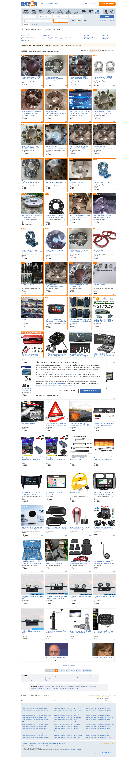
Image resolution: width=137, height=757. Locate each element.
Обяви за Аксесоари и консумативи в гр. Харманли (35, 719)
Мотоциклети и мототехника (36, 680)
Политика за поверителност (65, 386)
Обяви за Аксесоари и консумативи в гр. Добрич (98, 715)
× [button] (102, 359)
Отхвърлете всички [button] (67, 391)
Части (29, 678)
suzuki (38, 700)
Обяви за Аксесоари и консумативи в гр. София (34, 708)
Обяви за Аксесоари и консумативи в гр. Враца (66, 719)
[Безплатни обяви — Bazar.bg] (29, 3)
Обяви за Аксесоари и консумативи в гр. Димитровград (36, 715)
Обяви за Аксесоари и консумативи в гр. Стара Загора (68, 708)
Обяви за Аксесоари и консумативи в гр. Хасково (35, 710)
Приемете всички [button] (90, 391)
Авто (40, 29)
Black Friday (32, 746)
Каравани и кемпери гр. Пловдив (90, 34)
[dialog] (68, 378)
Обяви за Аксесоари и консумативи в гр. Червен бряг (68, 735)
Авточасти (62, 743)
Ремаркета (93, 676)
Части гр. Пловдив (27, 37)
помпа (94, 700)
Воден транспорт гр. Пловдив (89, 37)
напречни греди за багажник (65, 700)
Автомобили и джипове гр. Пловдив (28, 34)
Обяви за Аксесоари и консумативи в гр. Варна (98, 708)
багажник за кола (88, 700)
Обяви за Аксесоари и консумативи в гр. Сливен (35, 726)
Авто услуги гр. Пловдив (105, 37)
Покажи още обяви (68, 665)
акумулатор (44, 700)
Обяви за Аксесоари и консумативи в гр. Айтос (98, 735)
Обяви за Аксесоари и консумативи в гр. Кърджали (35, 737)
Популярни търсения (62, 746)
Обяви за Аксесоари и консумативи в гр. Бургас (66, 715)
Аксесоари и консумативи (54, 29)
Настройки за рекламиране (54, 383)
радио (74, 700)
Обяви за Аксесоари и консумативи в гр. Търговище (99, 717)
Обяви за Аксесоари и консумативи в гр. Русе (34, 717)
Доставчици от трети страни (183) (65, 374)
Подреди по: (84, 50)
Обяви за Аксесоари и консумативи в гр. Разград (35, 735)
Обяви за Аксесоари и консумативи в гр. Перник (34, 722)
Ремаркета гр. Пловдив (104, 34)
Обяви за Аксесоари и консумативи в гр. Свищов (35, 728)
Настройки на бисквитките (45, 386)
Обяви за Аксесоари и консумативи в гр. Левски (98, 728)
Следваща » (87, 670)
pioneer (55, 700)
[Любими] (82, 4)
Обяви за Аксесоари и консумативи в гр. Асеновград (67, 710)
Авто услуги (93, 678)
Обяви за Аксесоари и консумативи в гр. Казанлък (35, 733)
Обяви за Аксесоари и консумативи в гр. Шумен (98, 722)
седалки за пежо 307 (102, 700)
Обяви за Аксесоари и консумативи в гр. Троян (98, 733)
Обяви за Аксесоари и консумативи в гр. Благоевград (100, 724)
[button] (47, 396)
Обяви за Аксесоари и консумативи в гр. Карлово (98, 737)
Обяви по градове (51, 746)
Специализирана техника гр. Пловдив (71, 36)
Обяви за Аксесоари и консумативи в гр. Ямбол (66, 726)
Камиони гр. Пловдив (70, 34)
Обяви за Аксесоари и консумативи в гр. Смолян (98, 726)
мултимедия (80, 700)
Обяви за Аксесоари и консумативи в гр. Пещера (67, 724)
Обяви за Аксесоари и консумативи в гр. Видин (98, 719)
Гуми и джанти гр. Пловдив (51, 37)
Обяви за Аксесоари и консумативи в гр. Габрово (35, 724)
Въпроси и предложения (107, 743)
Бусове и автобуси (50, 680)
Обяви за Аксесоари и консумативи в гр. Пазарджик (67, 717)
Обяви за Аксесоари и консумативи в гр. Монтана (67, 737)
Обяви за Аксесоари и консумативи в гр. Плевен (66, 722)
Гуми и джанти (49, 678)
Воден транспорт (82, 678)
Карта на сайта (41, 746)
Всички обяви (30, 29)
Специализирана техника (68, 678)
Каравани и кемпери (82, 676)
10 (79, 670)
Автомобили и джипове (34, 676)
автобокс (50, 700)
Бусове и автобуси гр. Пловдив (52, 39)
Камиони (63, 676)
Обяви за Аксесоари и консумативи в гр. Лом (65, 733)
